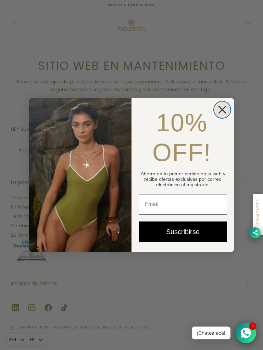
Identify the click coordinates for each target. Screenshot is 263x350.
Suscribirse (183, 231)
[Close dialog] (222, 109)
